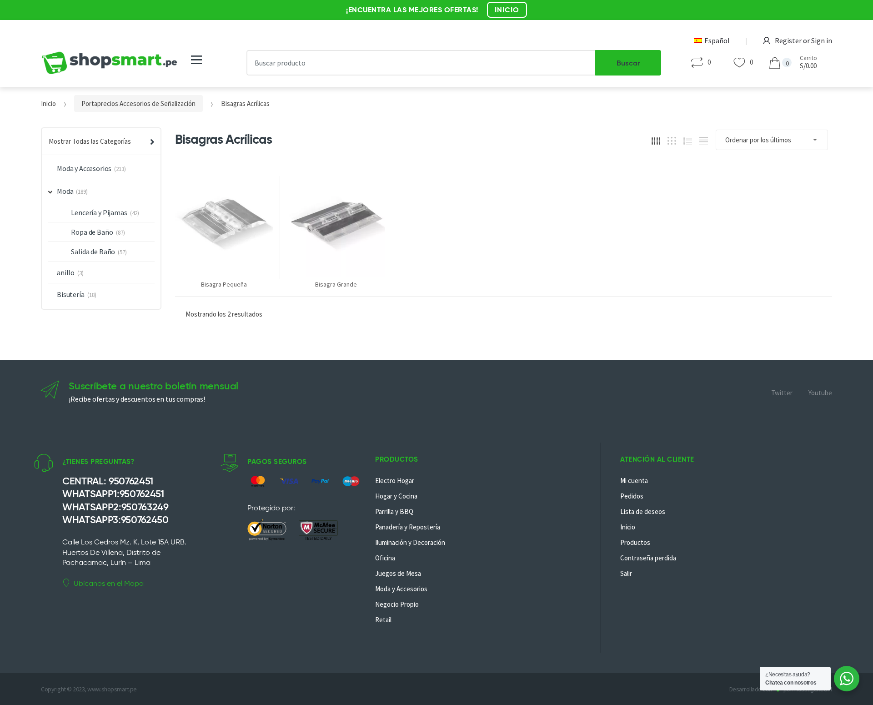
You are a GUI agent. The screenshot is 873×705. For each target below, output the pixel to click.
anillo (66, 272)
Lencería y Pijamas (99, 212)
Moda (65, 191)
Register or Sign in (803, 40)
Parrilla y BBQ (394, 511)
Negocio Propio (397, 604)
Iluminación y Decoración (410, 542)
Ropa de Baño (92, 232)
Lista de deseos (642, 511)
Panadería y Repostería (407, 527)
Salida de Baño (93, 251)
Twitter (782, 392)
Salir (626, 573)
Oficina (385, 558)
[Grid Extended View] (672, 140)
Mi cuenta (634, 480)
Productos (635, 542)
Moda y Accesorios (84, 168)
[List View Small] (704, 140)
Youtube (820, 392)
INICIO (507, 10)
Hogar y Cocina (396, 496)
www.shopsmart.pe (111, 689)
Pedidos (631, 496)
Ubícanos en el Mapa (109, 583)
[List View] (688, 140)
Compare (226, 334)
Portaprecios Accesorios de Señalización (138, 103)
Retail (383, 619)
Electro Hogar (394, 480)
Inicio (48, 103)
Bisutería (71, 294)
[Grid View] (656, 140)
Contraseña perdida (648, 558)
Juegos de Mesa (398, 573)
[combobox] (421, 63)
